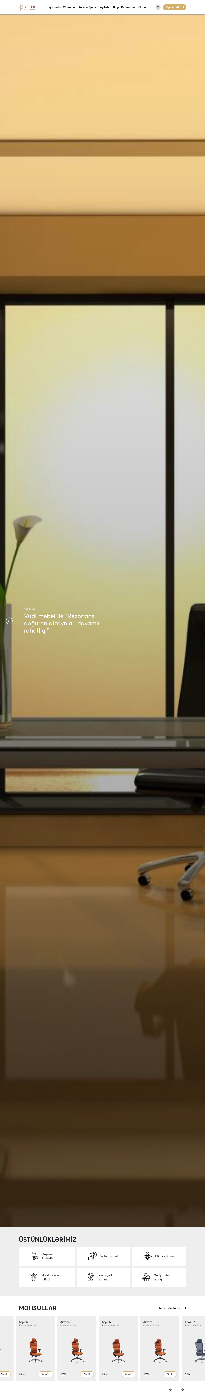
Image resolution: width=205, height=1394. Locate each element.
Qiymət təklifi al (174, 7)
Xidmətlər (69, 7)
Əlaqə (142, 7)
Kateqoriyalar (87, 7)
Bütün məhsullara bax (171, 1307)
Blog (116, 7)
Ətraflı (47, 1374)
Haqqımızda (53, 7)
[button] (9, 621)
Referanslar (128, 7)
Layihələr (105, 7)
